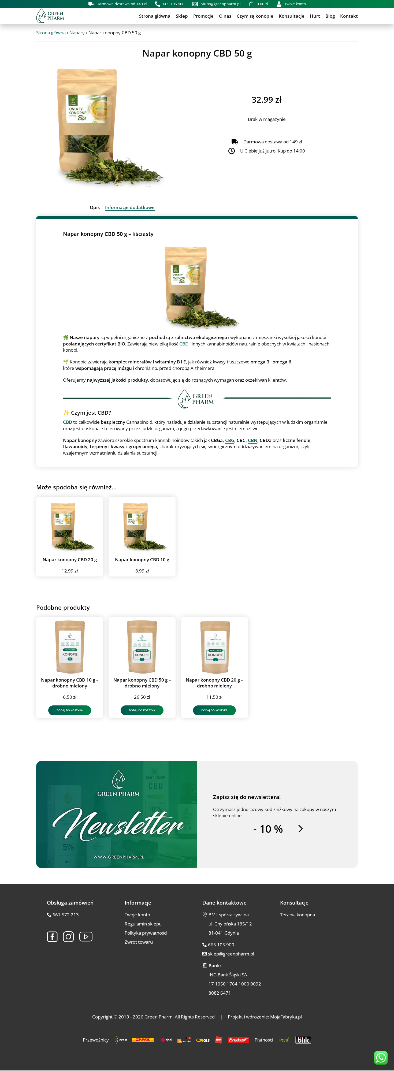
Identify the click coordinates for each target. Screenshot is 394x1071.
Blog (330, 16)
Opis (95, 207)
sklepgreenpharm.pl (231, 954)
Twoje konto (137, 915)
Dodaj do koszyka (70, 710)
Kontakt (349, 16)
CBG (229, 440)
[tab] (95, 207)
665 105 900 (221, 945)
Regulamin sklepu (143, 924)
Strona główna (154, 16)
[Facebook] (52, 936)
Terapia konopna (297, 915)
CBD (183, 344)
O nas (225, 16)
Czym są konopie (255, 16)
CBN (252, 440)
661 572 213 (66, 915)
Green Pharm (158, 1017)
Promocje (203, 16)
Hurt (315, 16)
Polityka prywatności (146, 933)
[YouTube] (85, 936)
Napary (77, 32)
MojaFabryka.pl (286, 1017)
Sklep (182, 16)
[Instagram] (68, 936)
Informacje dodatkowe (130, 207)
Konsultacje (291, 16)
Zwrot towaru (139, 942)
